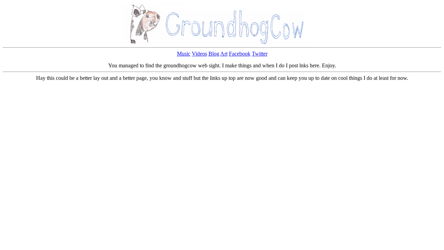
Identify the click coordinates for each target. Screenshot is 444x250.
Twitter (259, 54)
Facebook (239, 54)
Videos (199, 54)
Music (183, 54)
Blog (213, 54)
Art (224, 54)
